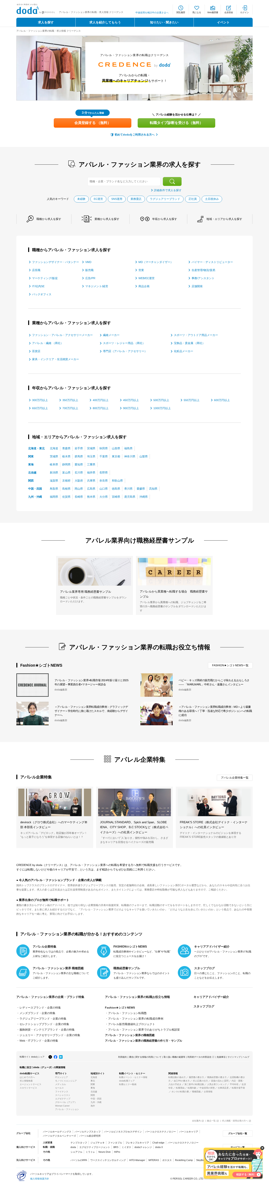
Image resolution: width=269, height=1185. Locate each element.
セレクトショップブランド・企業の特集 (44, 1024)
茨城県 (54, 456)
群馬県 (79, 456)
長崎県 (79, 496)
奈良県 (103, 480)
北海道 (54, 448)
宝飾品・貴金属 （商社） (189, 343)
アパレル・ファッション (67, 1109)
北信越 (32, 472)
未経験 (81, 198)
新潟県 (54, 472)
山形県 (116, 448)
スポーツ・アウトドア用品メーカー (196, 335)
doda (73, 1147)
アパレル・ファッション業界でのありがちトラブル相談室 (144, 1029)
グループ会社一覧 (237, 1133)
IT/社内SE (38, 286)
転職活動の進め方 (177, 1077)
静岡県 (66, 464)
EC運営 (98, 198)
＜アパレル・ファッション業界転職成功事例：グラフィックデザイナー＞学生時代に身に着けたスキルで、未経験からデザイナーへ (91, 711)
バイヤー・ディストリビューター (212, 262)
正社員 (192, 198)
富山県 (66, 472)
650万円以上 (40, 408)
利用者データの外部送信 (199, 1057)
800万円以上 (101, 408)
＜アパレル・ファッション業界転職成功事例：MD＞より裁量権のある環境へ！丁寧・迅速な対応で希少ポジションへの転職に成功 (215, 711)
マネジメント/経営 (96, 286)
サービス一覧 (238, 1147)
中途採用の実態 (207, 1088)
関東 (31, 456)
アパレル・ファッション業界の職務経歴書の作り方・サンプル (143, 1040)
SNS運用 (116, 198)
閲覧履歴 (180, 12)
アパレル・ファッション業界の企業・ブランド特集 (50, 997)
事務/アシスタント (203, 278)
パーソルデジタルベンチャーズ (59, 1135)
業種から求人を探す (107, 219)
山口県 (103, 488)
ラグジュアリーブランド (165, 198)
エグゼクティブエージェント (94, 1147)
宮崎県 (116, 496)
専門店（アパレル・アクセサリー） (125, 351)
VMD (88, 262)
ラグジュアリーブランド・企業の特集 (42, 1018)
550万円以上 (191, 400)
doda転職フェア (127, 1081)
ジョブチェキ (97, 1142)
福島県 (128, 448)
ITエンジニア (61, 1077)
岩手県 (79, 448)
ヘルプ (246, 1057)
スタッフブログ (204, 1006)
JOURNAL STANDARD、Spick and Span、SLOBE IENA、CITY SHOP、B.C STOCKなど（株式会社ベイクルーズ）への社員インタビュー (134, 827)
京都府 (66, 480)
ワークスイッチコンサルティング (108, 1160)
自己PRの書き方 (182, 1081)
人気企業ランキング (217, 1084)
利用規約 (122, 1057)
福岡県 (54, 496)
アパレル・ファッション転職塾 (127, 1013)
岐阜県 (54, 464)
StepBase (201, 1160)
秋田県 (103, 448)
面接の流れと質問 (219, 1081)
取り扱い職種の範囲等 (174, 1057)
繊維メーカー (111, 335)
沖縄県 (143, 496)
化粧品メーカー (183, 351)
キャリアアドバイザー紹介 (211, 997)
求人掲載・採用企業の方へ (235, 1120)
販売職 (89, 270)
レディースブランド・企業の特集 (40, 1007)
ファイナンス (61, 1091)
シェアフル (76, 1152)
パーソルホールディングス (57, 1131)
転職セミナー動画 (127, 1084)
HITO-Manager (137, 1160)
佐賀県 (66, 496)
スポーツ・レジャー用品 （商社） (124, 343)
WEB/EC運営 (146, 278)
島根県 (66, 488)
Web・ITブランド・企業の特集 (38, 1040)
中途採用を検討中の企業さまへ (152, 12)
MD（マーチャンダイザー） (155, 262)
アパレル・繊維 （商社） (47, 343)
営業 (141, 270)
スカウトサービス (28, 1088)
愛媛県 (141, 488)
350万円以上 (70, 400)
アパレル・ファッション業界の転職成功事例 (135, 1018)
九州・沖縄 (35, 496)
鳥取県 (54, 488)
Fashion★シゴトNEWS (120, 1007)
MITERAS (153, 1160)
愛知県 (79, 464)
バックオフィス (41, 294)
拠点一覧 (211, 1120)
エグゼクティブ (62, 1098)
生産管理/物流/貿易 (203, 270)
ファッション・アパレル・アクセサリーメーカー (62, 335)
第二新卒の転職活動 (194, 1084)
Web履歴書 (212, 12)
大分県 (103, 496)
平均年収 (234, 1084)
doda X (159, 1147)
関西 (31, 480)
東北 (93, 1081)
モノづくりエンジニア (66, 1081)
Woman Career (62, 1106)
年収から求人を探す (164, 219)
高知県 (153, 488)
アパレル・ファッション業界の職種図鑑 (130, 1035)
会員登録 (228, 12)
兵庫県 (91, 480)
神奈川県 (129, 456)
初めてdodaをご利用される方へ (135, 134)
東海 (31, 464)
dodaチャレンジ (143, 1147)
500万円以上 (161, 400)
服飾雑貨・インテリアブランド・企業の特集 (47, 1029)
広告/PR (90, 278)
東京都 (116, 456)
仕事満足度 (223, 1088)
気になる (196, 12)
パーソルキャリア (188, 1131)
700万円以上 (70, 408)
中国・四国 (35, 488)
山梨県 (143, 456)
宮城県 (91, 448)
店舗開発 (197, 286)
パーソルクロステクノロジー (160, 1131)
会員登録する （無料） (92, 123)
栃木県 (66, 456)
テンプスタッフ (78, 1142)
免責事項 (221, 1057)
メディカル (60, 1084)
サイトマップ (234, 1057)
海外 (93, 1106)
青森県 (66, 448)
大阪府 (79, 480)
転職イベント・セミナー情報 (133, 1077)
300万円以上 (40, 400)
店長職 (36, 270)
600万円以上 (222, 400)
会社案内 (196, 1120)
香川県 (128, 488)
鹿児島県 (129, 496)
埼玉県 (91, 456)
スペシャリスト (62, 1095)
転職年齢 (192, 1088)
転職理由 (180, 1088)
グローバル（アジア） (66, 1102)
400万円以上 (101, 400)
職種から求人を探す (48, 219)
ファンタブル (115, 1142)
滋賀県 (54, 480)
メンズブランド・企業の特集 (37, 1013)
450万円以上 (131, 400)
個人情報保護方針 (39, 1178)
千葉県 (103, 456)
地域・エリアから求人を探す (224, 219)
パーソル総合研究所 (90, 1135)
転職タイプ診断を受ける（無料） (176, 123)
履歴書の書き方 (196, 1077)
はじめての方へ (27, 1077)
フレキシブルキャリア (137, 1142)
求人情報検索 (26, 1081)
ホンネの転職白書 (180, 1091)
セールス (59, 1088)
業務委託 (136, 198)
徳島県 (116, 488)
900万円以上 (131, 408)
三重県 (91, 464)
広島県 (91, 488)
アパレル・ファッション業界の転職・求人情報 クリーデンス (48, 31)
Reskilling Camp (184, 1160)
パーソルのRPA (78, 1160)
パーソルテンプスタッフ (88, 1131)
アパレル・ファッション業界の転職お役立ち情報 (137, 997)
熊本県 (91, 496)
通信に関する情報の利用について (145, 1057)
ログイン (244, 12)
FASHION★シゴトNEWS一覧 (230, 665)
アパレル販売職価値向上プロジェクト (131, 1024)
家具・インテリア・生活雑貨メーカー (55, 359)
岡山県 (79, 488)
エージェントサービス (30, 1084)
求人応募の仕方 (200, 1081)
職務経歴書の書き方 (217, 1077)
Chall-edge (158, 1142)
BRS (115, 1147)
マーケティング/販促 (45, 278)
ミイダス (126, 1147)
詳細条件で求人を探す (168, 190)
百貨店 (36, 351)
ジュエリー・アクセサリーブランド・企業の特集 (49, 1035)
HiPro (117, 1152)
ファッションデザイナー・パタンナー (55, 262)
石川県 (79, 472)
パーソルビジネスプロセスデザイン (123, 1131)
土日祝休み (212, 198)
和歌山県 (117, 480)
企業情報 (208, 1091)
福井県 (91, 472)
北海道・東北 (36, 448)
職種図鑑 (196, 1091)
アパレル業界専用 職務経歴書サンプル (85, 591)
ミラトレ (90, 1152)
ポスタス (167, 1160)
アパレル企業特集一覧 (235, 777)
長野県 (103, 472)
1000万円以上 (162, 408)
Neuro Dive (104, 1152)
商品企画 (143, 286)
